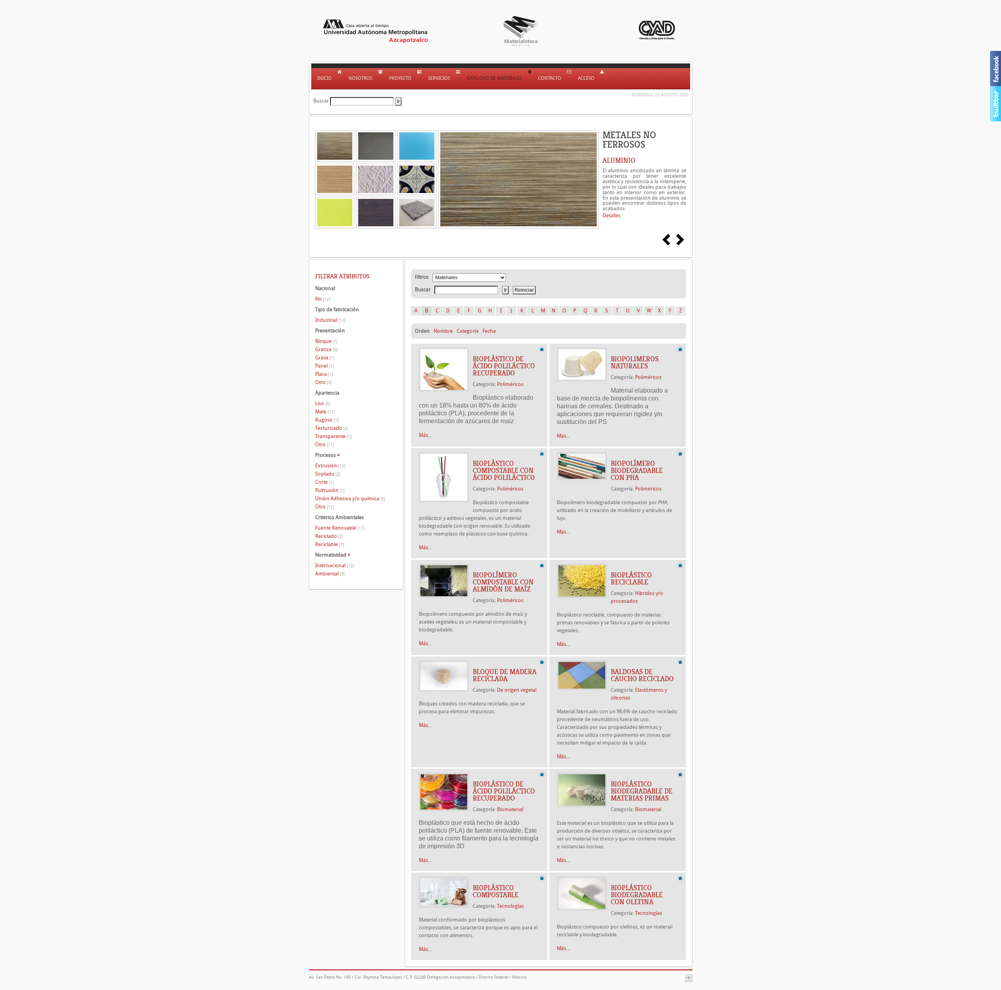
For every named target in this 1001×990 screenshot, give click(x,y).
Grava (324, 358)
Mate (325, 412)
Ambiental (329, 574)
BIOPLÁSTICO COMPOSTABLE (495, 891)
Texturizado (331, 428)
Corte (324, 482)
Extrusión (330, 466)
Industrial (330, 320)
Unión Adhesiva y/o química (350, 498)
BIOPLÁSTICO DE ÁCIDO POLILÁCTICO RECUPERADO (504, 366)
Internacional (334, 565)
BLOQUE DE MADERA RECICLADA (504, 675)
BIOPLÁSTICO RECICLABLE (631, 578)
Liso (322, 403)
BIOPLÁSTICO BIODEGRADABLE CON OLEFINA (637, 895)
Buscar (321, 101)
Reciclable (329, 544)
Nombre (443, 331)
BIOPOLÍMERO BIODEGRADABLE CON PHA (637, 470)
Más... (425, 435)
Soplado (327, 474)
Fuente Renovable (339, 528)
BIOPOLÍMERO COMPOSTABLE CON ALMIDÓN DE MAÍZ (503, 582)
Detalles (612, 215)
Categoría (468, 331)
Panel (324, 366)
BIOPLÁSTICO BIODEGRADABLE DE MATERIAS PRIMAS (642, 791)
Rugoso (327, 420)
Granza (326, 349)
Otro (323, 382)
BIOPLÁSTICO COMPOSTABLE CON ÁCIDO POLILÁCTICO (504, 470)
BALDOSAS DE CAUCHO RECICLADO (642, 675)
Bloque (326, 341)
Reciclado (329, 536)
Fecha (489, 331)
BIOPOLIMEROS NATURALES (634, 362)
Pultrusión (329, 490)
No (322, 299)
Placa (324, 374)
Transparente (333, 436)
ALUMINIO (619, 160)
